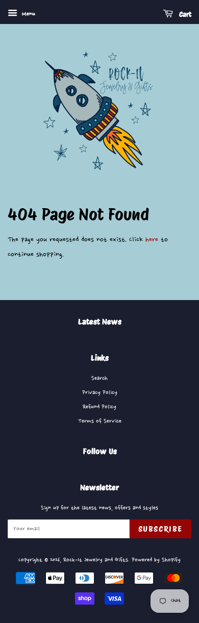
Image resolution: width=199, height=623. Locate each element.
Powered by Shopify (156, 560)
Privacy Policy (99, 392)
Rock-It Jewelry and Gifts (95, 560)
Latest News (99, 322)
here (151, 239)
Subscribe (160, 529)
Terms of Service (99, 421)
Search (99, 378)
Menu (27, 14)
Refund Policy (99, 407)
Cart (184, 14)
